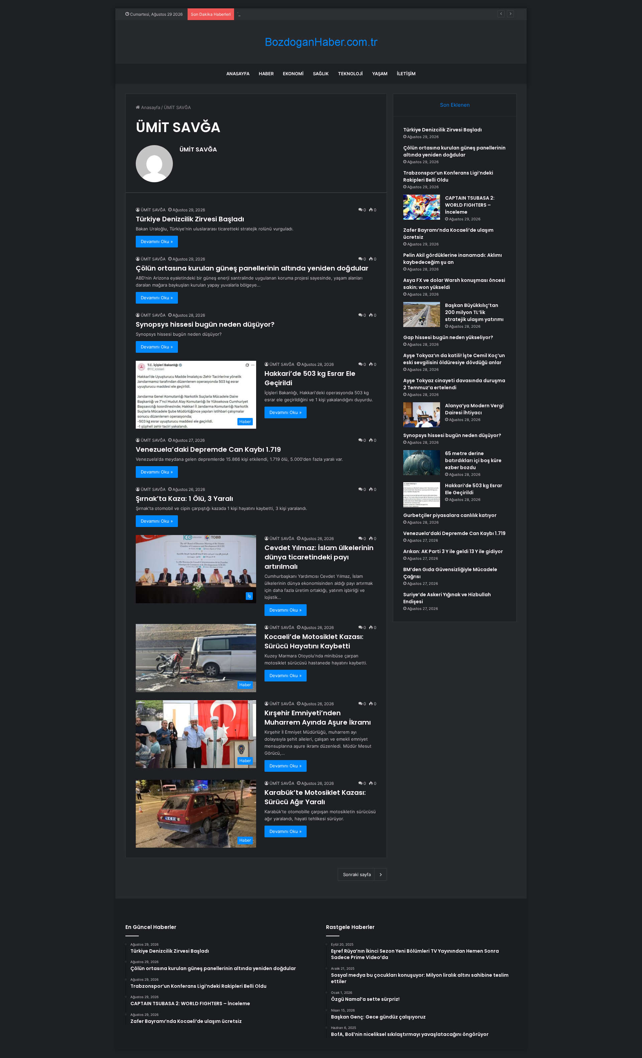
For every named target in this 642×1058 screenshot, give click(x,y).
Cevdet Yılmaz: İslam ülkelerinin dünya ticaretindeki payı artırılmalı (318, 557)
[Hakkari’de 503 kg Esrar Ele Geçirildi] (421, 494)
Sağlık (321, 73)
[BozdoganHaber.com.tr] (321, 42)
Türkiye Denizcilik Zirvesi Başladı (190, 219)
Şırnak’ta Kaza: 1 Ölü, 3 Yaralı (184, 498)
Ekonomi (293, 73)
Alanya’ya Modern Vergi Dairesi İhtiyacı (474, 409)
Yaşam (380, 73)
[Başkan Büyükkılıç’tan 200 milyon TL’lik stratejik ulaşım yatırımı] (421, 314)
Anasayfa (237, 73)
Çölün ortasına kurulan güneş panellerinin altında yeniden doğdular (252, 268)
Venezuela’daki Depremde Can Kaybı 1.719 (208, 449)
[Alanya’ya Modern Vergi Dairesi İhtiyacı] (421, 414)
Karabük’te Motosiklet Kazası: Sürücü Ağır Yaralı (315, 797)
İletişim (406, 73)
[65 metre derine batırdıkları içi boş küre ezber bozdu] (421, 462)
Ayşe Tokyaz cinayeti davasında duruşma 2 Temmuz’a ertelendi (454, 384)
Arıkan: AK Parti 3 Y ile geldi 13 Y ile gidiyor (453, 551)
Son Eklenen (455, 105)
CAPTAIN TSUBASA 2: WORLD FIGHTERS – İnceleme (470, 205)
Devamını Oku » (157, 241)
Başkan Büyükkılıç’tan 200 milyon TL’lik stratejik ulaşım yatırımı (474, 312)
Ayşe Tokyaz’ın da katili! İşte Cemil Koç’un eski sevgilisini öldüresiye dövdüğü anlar (454, 359)
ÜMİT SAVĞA (198, 149)
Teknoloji (350, 73)
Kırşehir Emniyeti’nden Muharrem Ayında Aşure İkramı (317, 717)
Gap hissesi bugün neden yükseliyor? (448, 337)
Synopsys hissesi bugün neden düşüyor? (205, 324)
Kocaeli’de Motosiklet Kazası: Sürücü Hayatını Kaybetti (313, 641)
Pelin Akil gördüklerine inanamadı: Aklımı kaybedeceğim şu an (452, 259)
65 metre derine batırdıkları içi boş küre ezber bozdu (473, 460)
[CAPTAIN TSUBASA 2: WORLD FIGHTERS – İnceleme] (421, 207)
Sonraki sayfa (357, 874)
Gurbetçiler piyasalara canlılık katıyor (450, 515)
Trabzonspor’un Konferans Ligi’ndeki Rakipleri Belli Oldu (294, 14)
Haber (266, 73)
